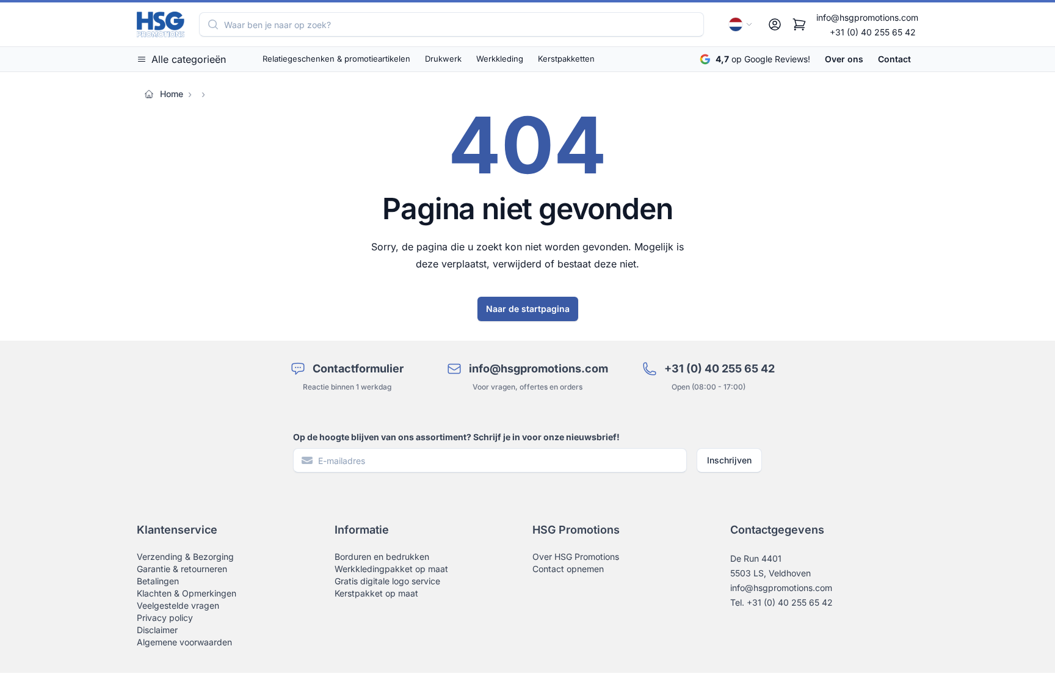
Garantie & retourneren (182, 569)
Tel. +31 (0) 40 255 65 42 (781, 602)
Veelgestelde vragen (178, 605)
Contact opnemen (568, 569)
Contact (894, 59)
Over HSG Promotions (575, 556)
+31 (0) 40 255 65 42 (873, 32)
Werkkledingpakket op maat (391, 569)
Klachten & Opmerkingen (186, 593)
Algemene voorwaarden (184, 642)
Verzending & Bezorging (185, 556)
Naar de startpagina (528, 308)
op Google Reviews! (763, 59)
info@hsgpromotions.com (867, 17)
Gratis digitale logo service (387, 581)
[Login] (774, 24)
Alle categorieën (188, 59)
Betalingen (158, 581)
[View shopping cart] (799, 24)
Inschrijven (729, 460)
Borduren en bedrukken (382, 556)
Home (171, 94)
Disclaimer (157, 630)
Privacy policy (165, 617)
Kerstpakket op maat (376, 593)
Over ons (844, 59)
